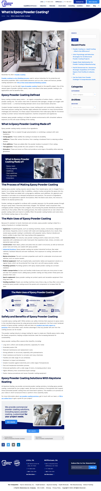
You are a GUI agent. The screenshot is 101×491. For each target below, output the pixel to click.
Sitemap (48, 488)
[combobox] (83, 94)
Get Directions (30, 474)
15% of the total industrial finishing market (31, 82)
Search (74, 33)
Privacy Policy (57, 488)
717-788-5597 (68, 1)
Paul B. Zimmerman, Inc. (27, 484)
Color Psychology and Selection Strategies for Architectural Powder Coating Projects (83, 57)
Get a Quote (93, 2)
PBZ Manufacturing (76, 484)
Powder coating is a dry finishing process (15, 78)
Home (3, 16)
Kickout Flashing (88, 484)
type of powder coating (29, 86)
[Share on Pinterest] (25, 445)
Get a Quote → (32, 431)
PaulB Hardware (40, 484)
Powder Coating (20, 74)
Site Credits (40, 488)
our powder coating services (29, 396)
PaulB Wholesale (64, 484)
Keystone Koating (52, 484)
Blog (8, 16)
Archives (74, 103)
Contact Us (80, 2)
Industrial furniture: (9, 249)
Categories (75, 91)
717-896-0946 (49, 1)
